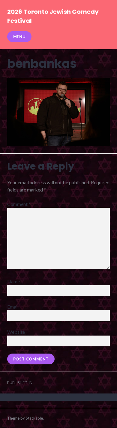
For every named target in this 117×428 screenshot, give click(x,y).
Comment (19, 204)
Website (16, 332)
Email (13, 306)
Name (13, 281)
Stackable (34, 418)
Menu (19, 36)
